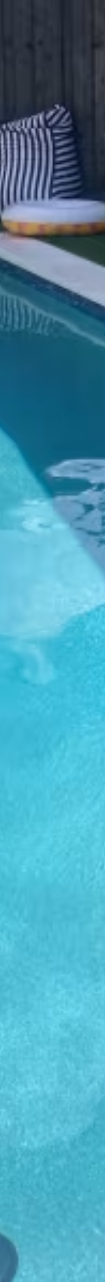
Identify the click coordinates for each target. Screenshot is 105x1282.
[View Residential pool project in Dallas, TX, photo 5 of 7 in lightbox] (18, 833)
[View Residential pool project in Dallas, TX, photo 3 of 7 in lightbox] (4, 833)
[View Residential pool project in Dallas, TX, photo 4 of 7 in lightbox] (13, 833)
